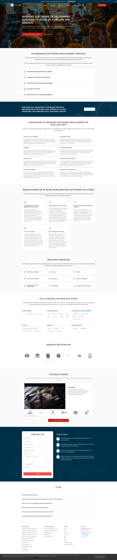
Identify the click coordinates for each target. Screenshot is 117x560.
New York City (85, 534)
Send (37, 473)
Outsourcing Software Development (30, 528)
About (65, 528)
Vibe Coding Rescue (26, 544)
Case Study (66, 534)
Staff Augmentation (48, 532)
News (65, 538)
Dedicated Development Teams (51, 530)
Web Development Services (28, 540)
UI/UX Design (25, 548)
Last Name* (28, 441)
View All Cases (57, 420)
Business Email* (29, 444)
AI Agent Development (27, 546)
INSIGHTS (68, 5)
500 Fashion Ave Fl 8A (86, 532)
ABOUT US (60, 5)
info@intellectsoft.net (78, 5)
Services (45, 5)
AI (39, 5)
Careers (65, 540)
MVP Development (48, 536)
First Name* (28, 438)
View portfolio (48, 34)
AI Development (25, 542)
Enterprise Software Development (29, 536)
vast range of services (42, 193)
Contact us (83, 536)
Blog (65, 536)
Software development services (50, 528)
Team (65, 530)
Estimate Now (89, 109)
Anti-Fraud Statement (68, 544)
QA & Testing (24, 550)
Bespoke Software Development (29, 532)
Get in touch (102, 5)
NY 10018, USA (85, 535)
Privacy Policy (53, 556)
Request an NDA (29, 464)
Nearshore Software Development (29, 530)
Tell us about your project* (31, 456)
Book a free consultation (32, 34)
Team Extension (47, 534)
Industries (52, 5)
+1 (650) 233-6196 (85, 530)
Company (27, 453)
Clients (65, 532)
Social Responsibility (68, 542)
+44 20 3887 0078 (85, 531)
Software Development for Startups (29, 534)
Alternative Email (29, 447)
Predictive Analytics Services (28, 538)
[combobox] (25, 451)
